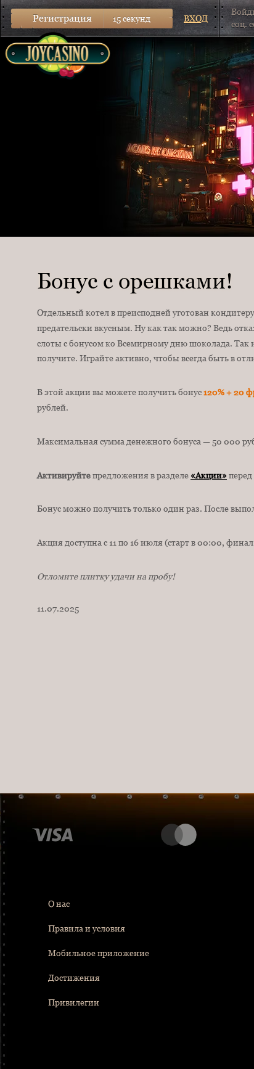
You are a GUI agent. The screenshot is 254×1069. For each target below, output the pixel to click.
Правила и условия (86, 928)
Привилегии (73, 1002)
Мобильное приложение (98, 953)
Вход (196, 18)
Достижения (74, 978)
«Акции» (208, 475)
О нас (59, 904)
